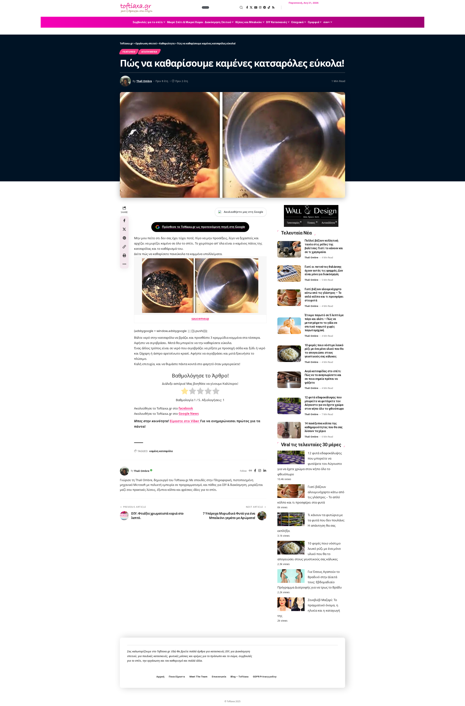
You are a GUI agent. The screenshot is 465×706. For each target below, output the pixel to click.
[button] (226, 7)
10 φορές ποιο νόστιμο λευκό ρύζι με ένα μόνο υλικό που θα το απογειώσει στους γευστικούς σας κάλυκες (324, 350)
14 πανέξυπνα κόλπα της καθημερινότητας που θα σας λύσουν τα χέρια (324, 427)
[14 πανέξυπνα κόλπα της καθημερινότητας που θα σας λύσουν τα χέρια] (289, 430)
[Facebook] (247, 7)
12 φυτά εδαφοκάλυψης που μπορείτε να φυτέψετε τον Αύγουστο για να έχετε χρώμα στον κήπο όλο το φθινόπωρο (324, 403)
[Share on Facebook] (124, 220)
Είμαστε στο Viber (185, 421)
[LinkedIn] (264, 471)
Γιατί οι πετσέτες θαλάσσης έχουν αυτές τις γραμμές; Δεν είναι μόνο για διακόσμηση (324, 270)
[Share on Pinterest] (124, 238)
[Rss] (273, 7)
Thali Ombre (144, 81)
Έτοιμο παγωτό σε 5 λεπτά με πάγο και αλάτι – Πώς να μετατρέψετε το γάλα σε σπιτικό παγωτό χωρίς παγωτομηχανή (324, 322)
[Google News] (255, 7)
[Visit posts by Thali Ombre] (124, 471)
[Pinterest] (264, 7)
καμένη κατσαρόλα (161, 451)
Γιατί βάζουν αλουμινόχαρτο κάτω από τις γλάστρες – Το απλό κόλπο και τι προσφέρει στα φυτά (324, 294)
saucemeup (200, 319)
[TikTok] (269, 7)
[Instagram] (260, 7)
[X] (251, 7)
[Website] (250, 471)
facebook (186, 408)
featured (129, 51)
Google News (189, 413)
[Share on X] (124, 229)
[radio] (184, 391)
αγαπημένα (149, 51)
